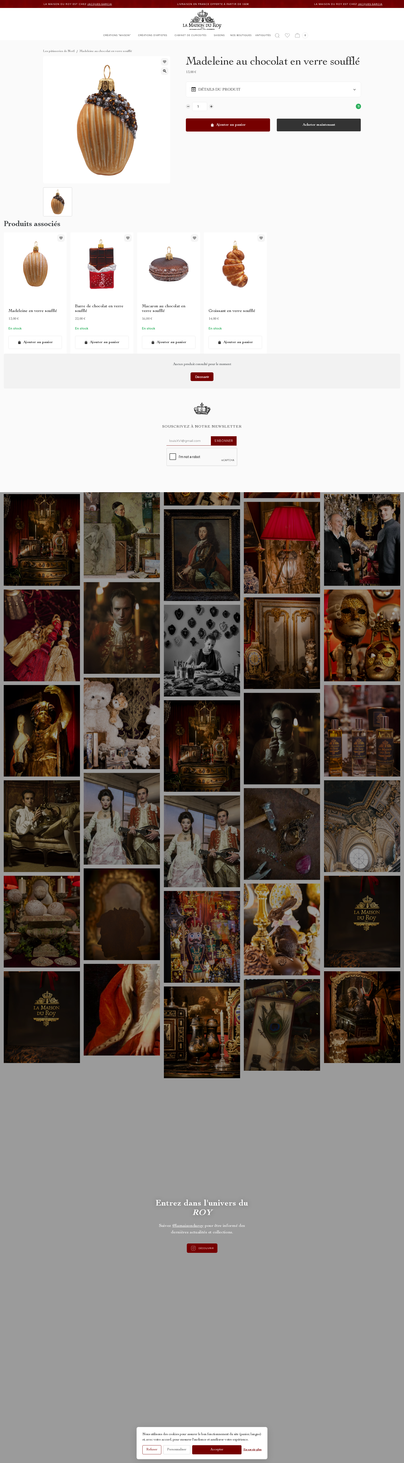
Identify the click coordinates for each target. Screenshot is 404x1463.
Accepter (216, 1449)
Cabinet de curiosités (190, 35)
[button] (117, 36)
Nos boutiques (241, 35)
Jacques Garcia (124, 4)
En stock (15, 328)
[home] (202, 20)
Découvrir (202, 377)
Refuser (151, 1449)
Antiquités (263, 35)
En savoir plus (252, 1449)
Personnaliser (176, 1449)
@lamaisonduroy (188, 1226)
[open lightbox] (164, 71)
